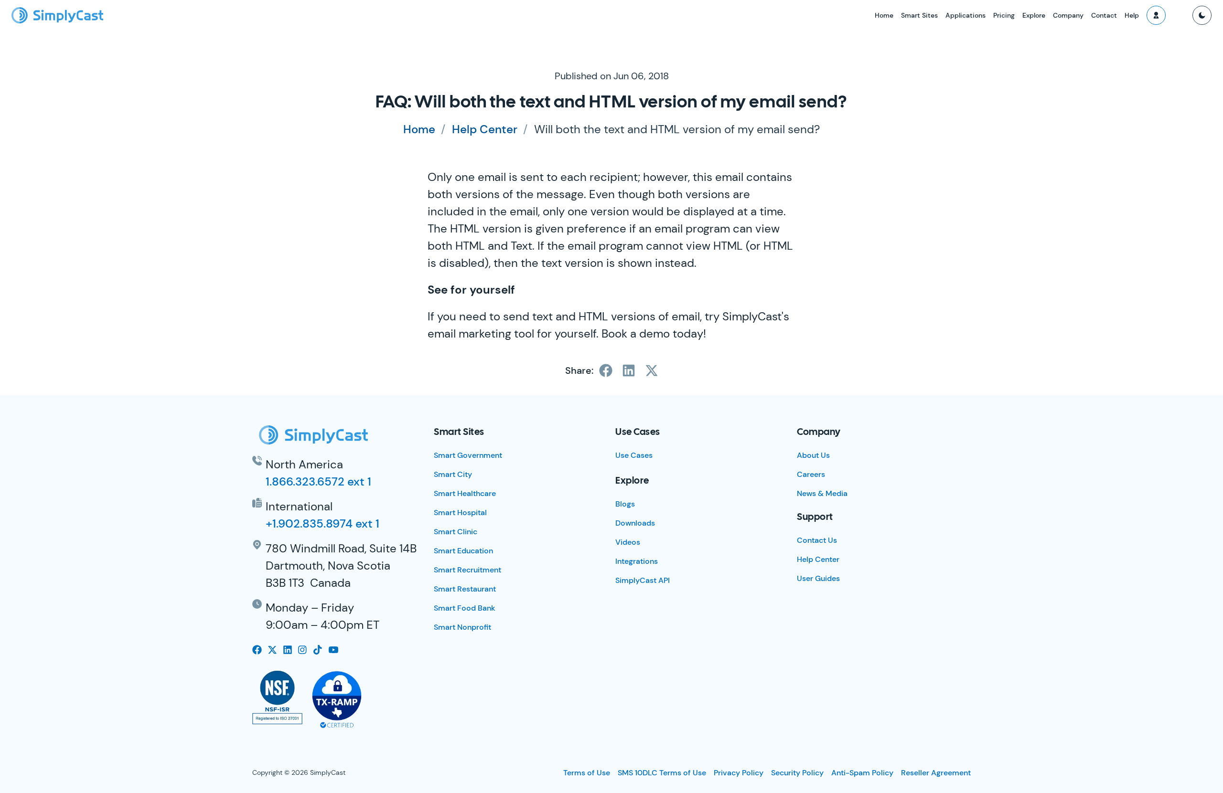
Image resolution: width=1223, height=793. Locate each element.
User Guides (818, 578)
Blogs (625, 504)
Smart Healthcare (465, 493)
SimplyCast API (642, 580)
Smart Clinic (455, 532)
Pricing (1004, 15)
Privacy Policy (738, 773)
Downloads (635, 523)
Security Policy (797, 773)
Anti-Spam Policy (862, 773)
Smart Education (463, 551)
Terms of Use (586, 773)
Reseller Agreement (936, 773)
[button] (1156, 15)
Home (884, 15)
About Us (813, 455)
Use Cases (634, 455)
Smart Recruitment (467, 570)
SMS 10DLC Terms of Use (662, 773)
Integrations (636, 561)
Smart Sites (919, 15)
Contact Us (817, 540)
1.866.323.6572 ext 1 (318, 481)
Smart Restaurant (465, 589)
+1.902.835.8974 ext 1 (322, 523)
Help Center (484, 129)
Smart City (453, 474)
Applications (965, 15)
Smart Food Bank (464, 608)
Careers (811, 474)
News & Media (822, 493)
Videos (627, 542)
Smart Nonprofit (462, 627)
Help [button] (1132, 15)
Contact (1104, 15)
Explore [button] (1033, 15)
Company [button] (1068, 15)
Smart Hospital (460, 513)
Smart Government (468, 455)
